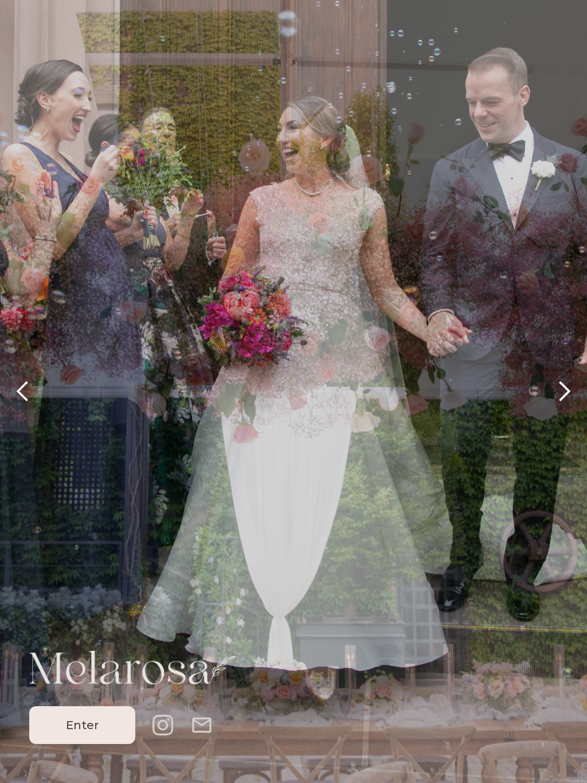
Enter (82, 725)
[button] (23, 391)
